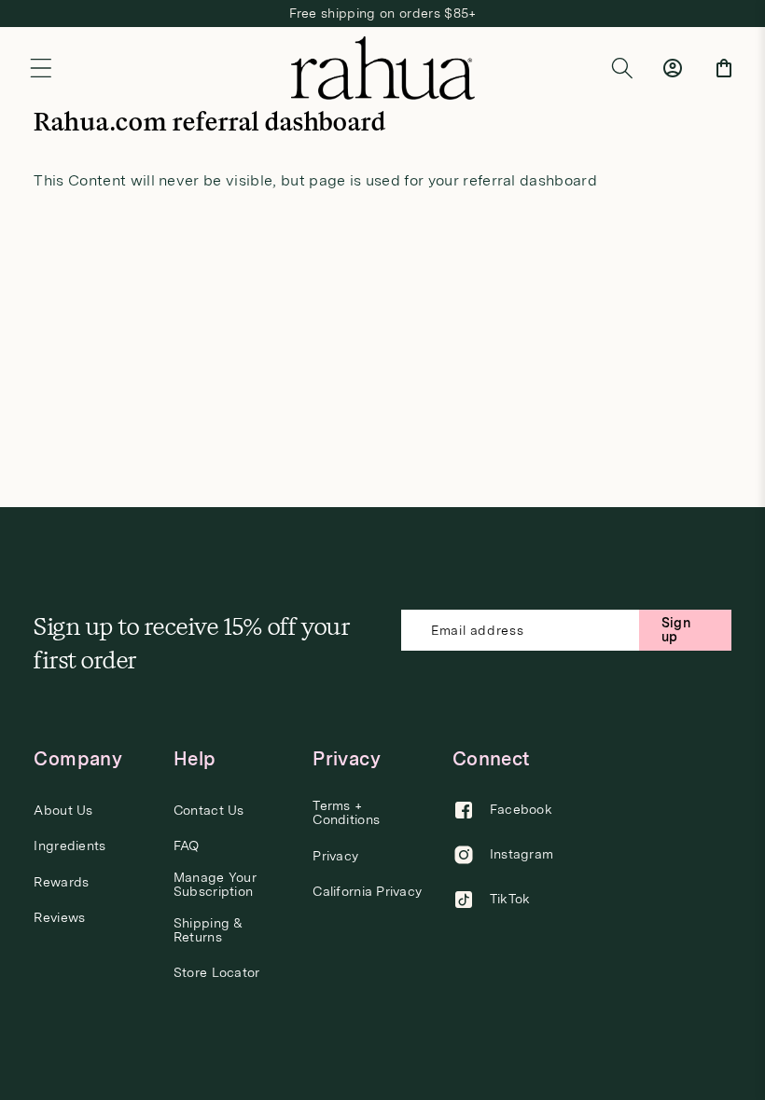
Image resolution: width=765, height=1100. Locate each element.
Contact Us (209, 811)
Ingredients (69, 846)
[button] (41, 68)
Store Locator (217, 973)
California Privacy (367, 892)
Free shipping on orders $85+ (383, 13)
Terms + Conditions (346, 813)
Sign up (675, 629)
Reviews (59, 918)
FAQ (187, 846)
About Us (63, 811)
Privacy (335, 856)
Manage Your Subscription (215, 885)
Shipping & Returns (208, 930)
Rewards (61, 882)
